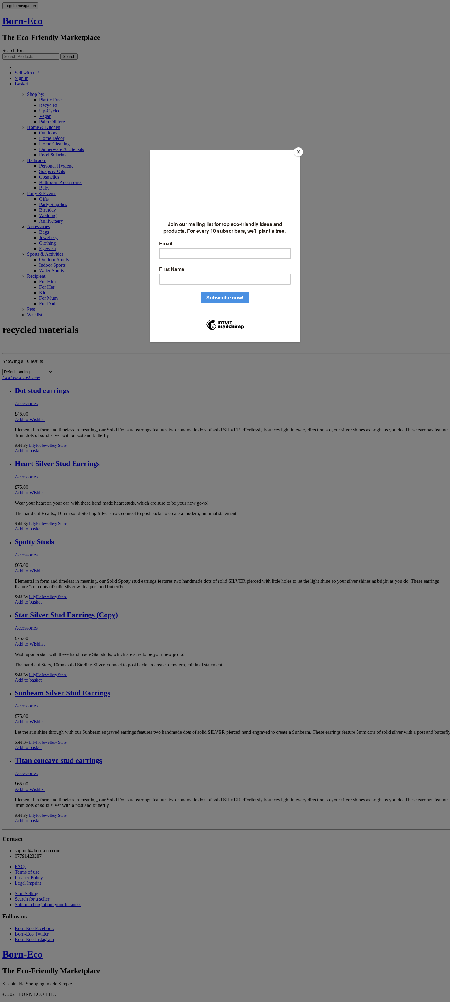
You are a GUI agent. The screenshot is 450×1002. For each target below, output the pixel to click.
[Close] (298, 151)
